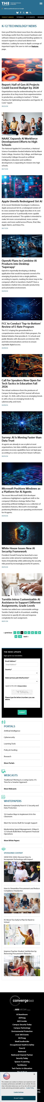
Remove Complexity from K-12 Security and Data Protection (21, 806)
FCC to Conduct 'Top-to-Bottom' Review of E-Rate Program (21, 325)
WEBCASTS (11, 775)
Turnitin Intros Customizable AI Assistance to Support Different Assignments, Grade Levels (21, 602)
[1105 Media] (22, 1009)
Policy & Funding (10, 750)
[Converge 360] (22, 1000)
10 (20, 636)
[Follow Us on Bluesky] (17, 13)
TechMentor (22, 1065)
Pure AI (22, 1048)
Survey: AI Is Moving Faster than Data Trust (21, 438)
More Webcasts (10, 789)
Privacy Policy (22, 686)
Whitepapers (12, 801)
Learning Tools (10, 743)
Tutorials (20, 17)
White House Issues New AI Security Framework (18, 549)
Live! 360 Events (22, 1034)
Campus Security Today (22, 1024)
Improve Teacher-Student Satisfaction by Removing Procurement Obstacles (20, 952)
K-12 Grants (30, 17)
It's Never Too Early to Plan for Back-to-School (19, 921)
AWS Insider (22, 1021)
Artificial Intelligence (12, 731)
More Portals (9, 763)
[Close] (34, 1074)
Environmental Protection (22, 1031)
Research (7, 756)
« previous (8, 632)
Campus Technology (22, 1028)
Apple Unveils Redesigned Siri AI (22, 201)
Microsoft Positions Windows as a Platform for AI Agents (21, 490)
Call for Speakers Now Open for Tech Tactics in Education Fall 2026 (21, 383)
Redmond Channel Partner (22, 1055)
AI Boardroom (22, 1014)
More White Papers (12, 840)
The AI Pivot (22, 1071)
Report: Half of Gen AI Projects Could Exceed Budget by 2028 (20, 86)
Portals (9, 726)
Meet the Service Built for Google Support (20, 823)
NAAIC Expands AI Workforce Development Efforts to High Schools (20, 142)
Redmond (22, 1051)
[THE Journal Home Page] (11, 3)
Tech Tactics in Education (22, 1068)
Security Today (22, 1058)
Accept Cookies (18, 1098)
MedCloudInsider (22, 1041)
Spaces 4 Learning (22, 1061)
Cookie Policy (30, 1088)
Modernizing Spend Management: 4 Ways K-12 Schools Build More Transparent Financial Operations (21, 831)
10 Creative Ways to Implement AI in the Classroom (20, 815)
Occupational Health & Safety (22, 1045)
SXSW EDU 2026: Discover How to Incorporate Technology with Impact (18, 858)
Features (35, 46)
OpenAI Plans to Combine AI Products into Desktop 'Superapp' (19, 264)
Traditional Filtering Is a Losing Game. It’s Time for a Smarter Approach (20, 781)
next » (25, 636)
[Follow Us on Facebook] (21, 12)
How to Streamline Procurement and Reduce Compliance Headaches (22, 889)
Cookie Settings (18, 1092)
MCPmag (22, 1038)
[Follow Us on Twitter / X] (24, 12)
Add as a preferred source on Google (14, 8)
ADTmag (22, 1018)
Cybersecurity (9, 737)
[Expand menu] (41, 4)
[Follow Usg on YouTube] (27, 13)
